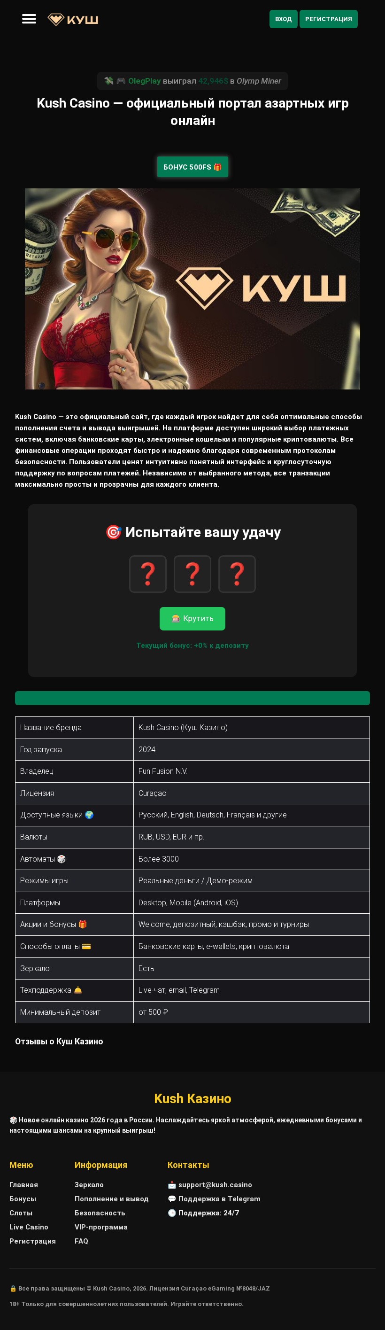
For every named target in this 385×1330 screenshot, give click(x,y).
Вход (283, 19)
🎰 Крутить (192, 618)
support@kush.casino (215, 1185)
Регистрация (328, 19)
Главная (23, 1185)
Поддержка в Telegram (219, 1199)
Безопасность (100, 1213)
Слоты (20, 1213)
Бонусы (22, 1199)
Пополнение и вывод (112, 1199)
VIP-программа (101, 1227)
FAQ (81, 1241)
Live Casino (28, 1227)
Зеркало (89, 1185)
